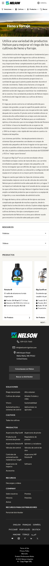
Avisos (8, 502)
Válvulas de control (13, 448)
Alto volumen (29, 392)
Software (28, 464)
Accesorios (10, 471)
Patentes (28, 498)
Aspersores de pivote (32, 433)
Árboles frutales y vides (31, 397)
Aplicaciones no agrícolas (30, 408)
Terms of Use (24, 548)
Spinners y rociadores (32, 444)
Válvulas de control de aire (33, 449)
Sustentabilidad (30, 403)
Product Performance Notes (24, 556)
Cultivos (10, 21)
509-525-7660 (26, 341)
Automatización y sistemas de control (13, 408)
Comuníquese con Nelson (24, 369)
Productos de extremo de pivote (13, 438)
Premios (27, 494)
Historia (9, 498)
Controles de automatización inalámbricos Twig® (13, 457)
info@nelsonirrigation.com (26, 347)
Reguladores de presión (30, 438)
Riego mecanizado (13, 392)
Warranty (24, 554)
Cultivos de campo (13, 396)
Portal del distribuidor (14, 512)
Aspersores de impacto (11, 465)
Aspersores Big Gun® (14, 433)
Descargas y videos (13, 483)
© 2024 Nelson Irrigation (24, 559)
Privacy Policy (24, 551)
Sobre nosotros (12, 494)
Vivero (8, 403)
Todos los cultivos (13, 420)
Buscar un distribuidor (24, 377)
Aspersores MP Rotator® (30, 455)
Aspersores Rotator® (14, 444)
